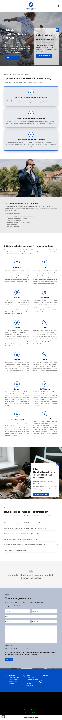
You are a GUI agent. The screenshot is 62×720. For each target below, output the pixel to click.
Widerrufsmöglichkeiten (31, 713)
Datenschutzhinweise (31, 654)
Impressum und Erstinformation (30, 699)
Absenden (9, 659)
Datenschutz (16, 699)
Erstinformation (12, 648)
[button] (31, 523)
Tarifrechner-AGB (44, 699)
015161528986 (14, 677)
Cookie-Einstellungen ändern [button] (31, 717)
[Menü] (58, 6)
